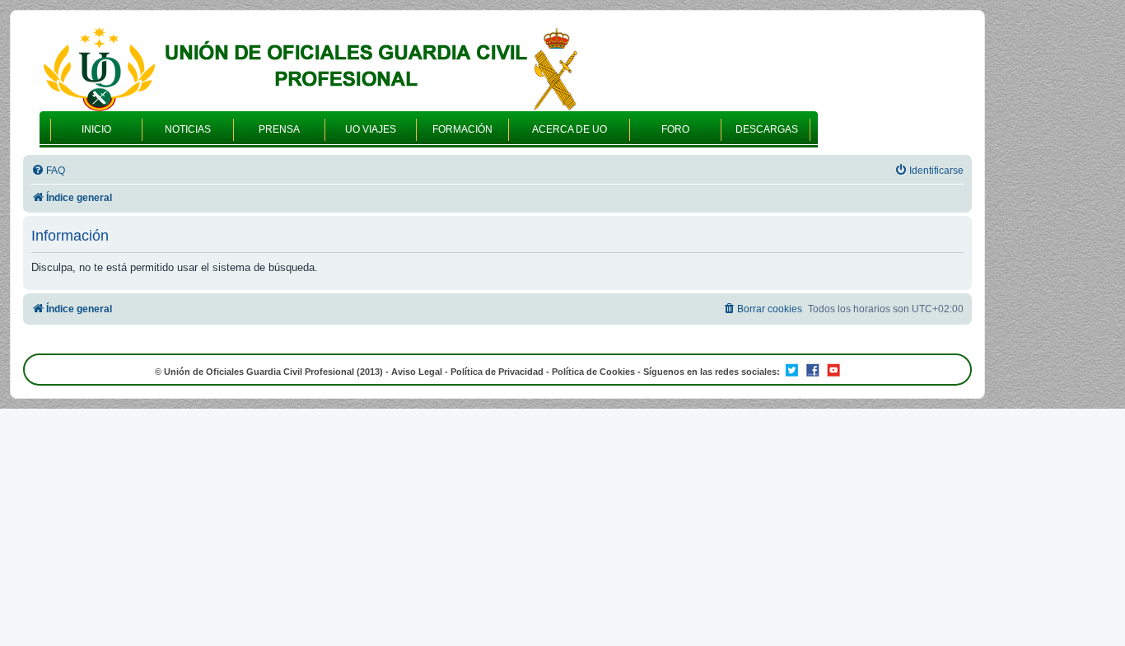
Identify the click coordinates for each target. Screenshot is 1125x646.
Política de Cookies (593, 372)
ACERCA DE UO (569, 129)
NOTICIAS (188, 129)
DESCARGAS (766, 129)
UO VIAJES (370, 129)
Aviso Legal (416, 372)
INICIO (96, 129)
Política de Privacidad (497, 372)
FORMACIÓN (462, 129)
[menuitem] (48, 171)
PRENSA (279, 129)
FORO (675, 129)
